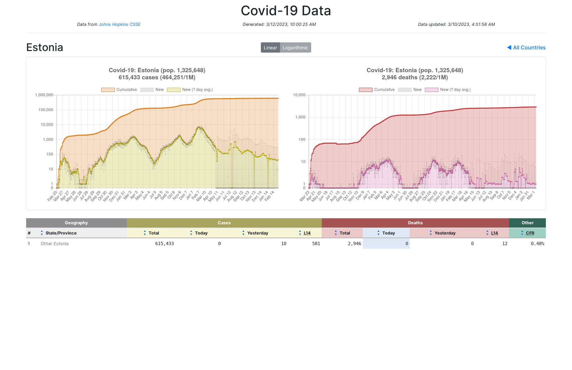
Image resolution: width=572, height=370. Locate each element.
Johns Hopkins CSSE (120, 24)
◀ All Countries (526, 47)
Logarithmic (295, 47)
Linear (270, 47)
